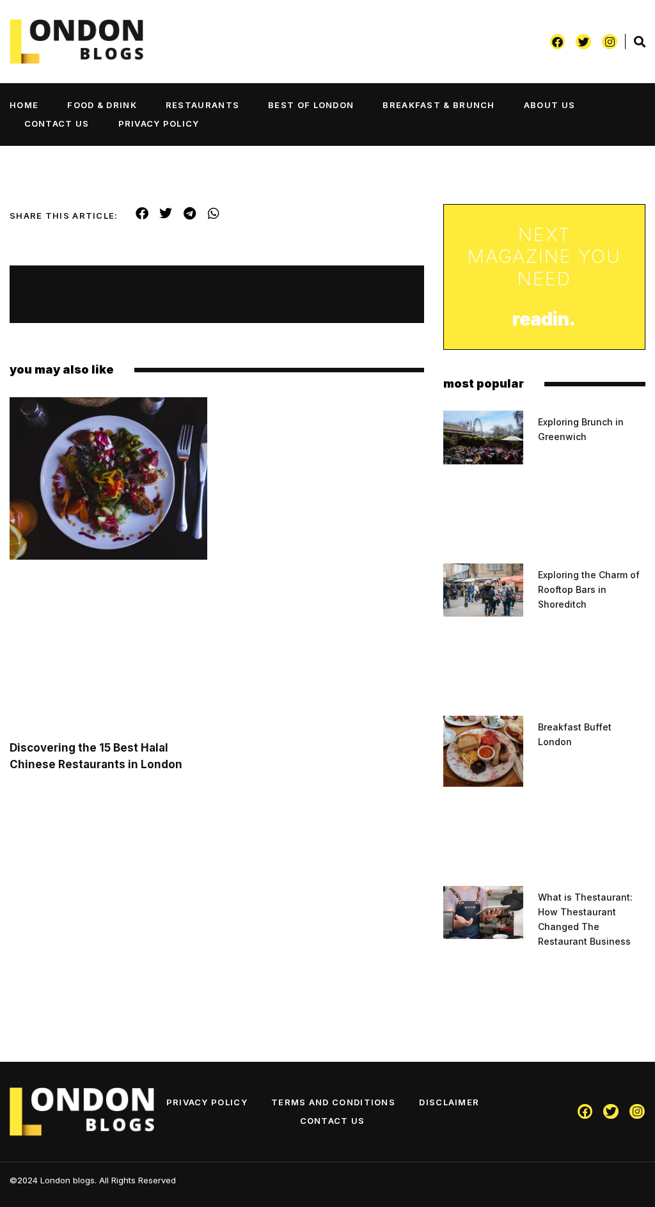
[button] (142, 213)
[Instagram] (609, 41)
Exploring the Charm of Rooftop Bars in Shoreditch (589, 589)
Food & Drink (102, 105)
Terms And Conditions (333, 1102)
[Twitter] (583, 41)
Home (24, 105)
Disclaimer (449, 1102)
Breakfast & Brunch (438, 105)
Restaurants (202, 105)
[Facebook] (557, 41)
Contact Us (57, 123)
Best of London (311, 105)
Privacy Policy (159, 123)
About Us (549, 105)
